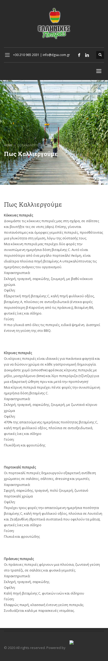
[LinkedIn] (87, 55)
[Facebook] (79, 55)
